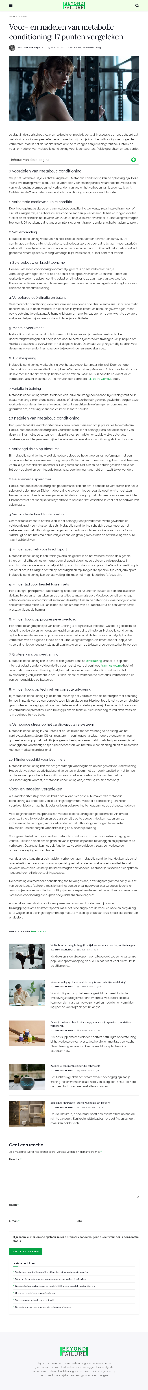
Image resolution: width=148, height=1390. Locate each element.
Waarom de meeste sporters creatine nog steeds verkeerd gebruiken (50, 1279)
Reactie (15, 1159)
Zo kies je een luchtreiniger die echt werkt (75, 1065)
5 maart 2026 (85, 1071)
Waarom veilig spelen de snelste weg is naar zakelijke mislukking (88, 982)
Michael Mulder (64, 950)
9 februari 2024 (57, 47)
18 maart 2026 (86, 1030)
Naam (14, 1204)
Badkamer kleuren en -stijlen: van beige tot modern (80, 1102)
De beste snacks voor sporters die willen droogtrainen (43, 1307)
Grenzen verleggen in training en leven (35, 1293)
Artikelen (22, 16)
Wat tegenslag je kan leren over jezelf (34, 1300)
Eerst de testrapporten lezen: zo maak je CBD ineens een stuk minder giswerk (55, 1286)
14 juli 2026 (84, 950)
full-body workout (100, 379)
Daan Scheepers (33, 47)
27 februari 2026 (87, 1107)
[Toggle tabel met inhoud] (133, 159)
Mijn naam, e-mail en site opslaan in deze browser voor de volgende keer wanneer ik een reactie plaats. (76, 1239)
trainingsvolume (112, 665)
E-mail (14, 1221)
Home (12, 16)
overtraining (94, 661)
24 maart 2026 (86, 987)
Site (79, 1221)
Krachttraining (91, 47)
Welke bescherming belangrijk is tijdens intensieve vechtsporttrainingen (93, 945)
